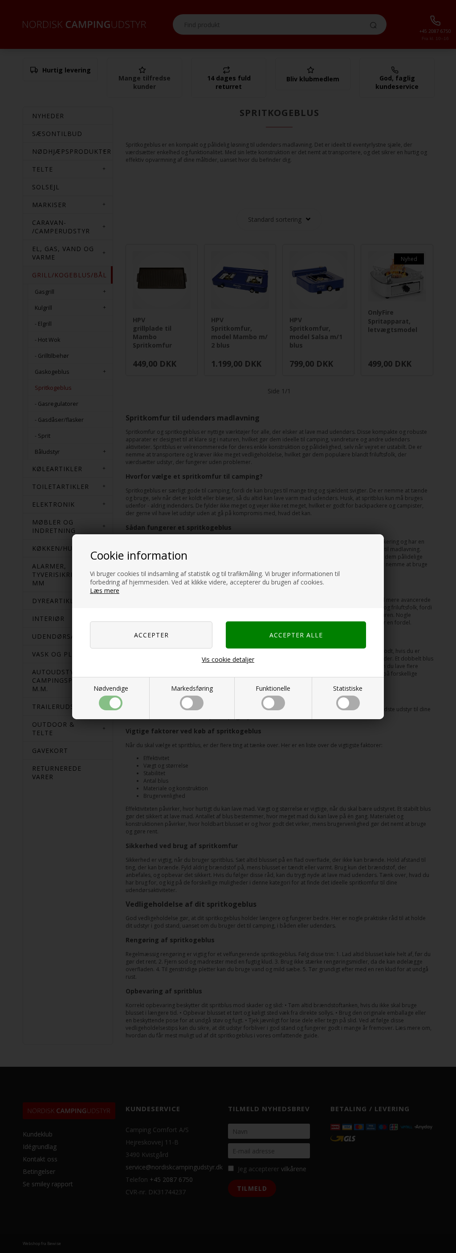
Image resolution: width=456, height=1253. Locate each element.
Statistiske (347, 688)
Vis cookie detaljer (228, 659)
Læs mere (104, 590)
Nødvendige (111, 688)
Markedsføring (192, 688)
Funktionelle (273, 688)
